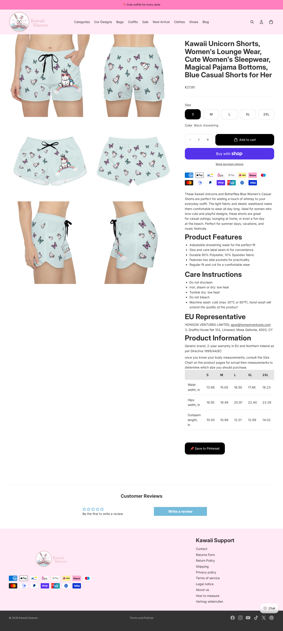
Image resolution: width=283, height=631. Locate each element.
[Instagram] (240, 617)
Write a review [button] (180, 511)
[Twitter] (263, 617)
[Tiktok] (256, 617)
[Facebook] (232, 617)
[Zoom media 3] (50, 159)
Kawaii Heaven (28, 617)
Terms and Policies (141, 617)
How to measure (207, 595)
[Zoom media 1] (50, 75)
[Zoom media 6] (133, 242)
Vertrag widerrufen (209, 601)
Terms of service (208, 578)
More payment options (229, 164)
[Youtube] (248, 617)
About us (202, 590)
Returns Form (205, 555)
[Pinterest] (271, 617)
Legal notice (205, 584)
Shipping (202, 566)
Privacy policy (206, 572)
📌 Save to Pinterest (205, 448)
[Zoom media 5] (50, 242)
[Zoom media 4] (133, 159)
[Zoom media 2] (133, 75)
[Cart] (271, 22)
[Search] (252, 22)
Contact (201, 549)
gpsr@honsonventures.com (251, 324)
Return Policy (205, 560)
